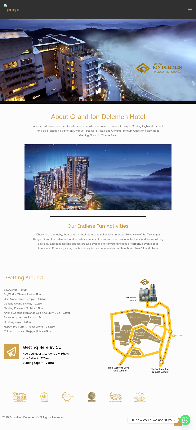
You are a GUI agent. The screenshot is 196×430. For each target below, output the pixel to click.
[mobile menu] (190, 9)
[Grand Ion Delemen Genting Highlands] (11, 9)
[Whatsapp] (185, 420)
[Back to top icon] (178, 422)
